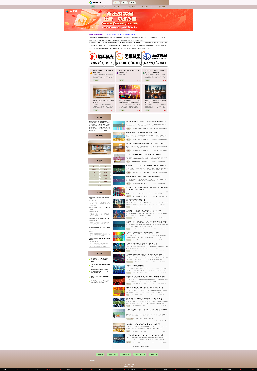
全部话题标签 (100, 185)
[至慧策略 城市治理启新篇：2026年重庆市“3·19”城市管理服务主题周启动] (119, 280)
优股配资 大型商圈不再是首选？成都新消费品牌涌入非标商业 (142, 233)
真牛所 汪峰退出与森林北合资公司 (135, 200)
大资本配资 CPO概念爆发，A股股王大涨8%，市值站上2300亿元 (143, 211)
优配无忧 (96, 80)
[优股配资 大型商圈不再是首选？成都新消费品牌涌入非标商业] (119, 236)
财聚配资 (129, 196)
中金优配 (96, 110)
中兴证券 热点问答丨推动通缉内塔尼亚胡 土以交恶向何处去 (142, 132)
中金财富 (105, 175)
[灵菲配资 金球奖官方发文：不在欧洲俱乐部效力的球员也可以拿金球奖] (119, 338)
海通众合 (122, 110)
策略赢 (105, 166)
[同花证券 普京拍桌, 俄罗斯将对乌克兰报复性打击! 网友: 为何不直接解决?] (119, 125)
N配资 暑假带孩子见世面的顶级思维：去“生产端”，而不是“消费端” (144, 324)
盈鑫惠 (94, 178)
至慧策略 (129, 284)
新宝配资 (94, 169)
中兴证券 (129, 139)
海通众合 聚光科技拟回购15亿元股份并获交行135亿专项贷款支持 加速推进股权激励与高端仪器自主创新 (129, 102)
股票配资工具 (131, 7)
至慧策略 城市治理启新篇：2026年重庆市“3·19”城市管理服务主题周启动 (145, 277)
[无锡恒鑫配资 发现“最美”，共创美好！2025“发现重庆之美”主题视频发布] (119, 258)
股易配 (121, 80)
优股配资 (129, 240)
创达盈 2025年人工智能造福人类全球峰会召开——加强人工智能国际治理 (155, 71)
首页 (93, 7)
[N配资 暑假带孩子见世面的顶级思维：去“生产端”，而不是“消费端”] (119, 327)
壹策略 (105, 172)
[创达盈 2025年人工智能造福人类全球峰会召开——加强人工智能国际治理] (155, 92)
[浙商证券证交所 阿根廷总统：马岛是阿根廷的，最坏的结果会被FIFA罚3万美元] (119, 313)
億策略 (94, 175)
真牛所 (128, 207)
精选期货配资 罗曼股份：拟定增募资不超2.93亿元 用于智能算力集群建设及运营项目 (100, 260)
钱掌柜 (94, 166)
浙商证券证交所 (130, 318)
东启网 (94, 181)
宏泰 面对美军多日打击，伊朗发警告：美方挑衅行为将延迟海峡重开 (144, 288)
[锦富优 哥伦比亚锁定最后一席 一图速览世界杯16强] (119, 360)
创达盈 (147, 80)
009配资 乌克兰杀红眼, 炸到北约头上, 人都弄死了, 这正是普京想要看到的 (146, 165)
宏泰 (128, 295)
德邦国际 (129, 273)
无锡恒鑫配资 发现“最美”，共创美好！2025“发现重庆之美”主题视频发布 (145, 255)
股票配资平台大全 (147, 7)
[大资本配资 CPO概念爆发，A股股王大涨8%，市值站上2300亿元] (119, 214)
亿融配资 (105, 169)
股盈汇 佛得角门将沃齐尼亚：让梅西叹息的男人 (139, 368)
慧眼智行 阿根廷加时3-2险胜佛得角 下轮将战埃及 (139, 346)
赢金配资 (104, 7)
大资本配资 (129, 218)
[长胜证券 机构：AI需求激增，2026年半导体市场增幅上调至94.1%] (119, 180)
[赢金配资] (95, 2)
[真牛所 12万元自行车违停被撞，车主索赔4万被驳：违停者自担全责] (119, 302)
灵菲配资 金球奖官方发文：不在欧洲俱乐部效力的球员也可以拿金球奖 (145, 335)
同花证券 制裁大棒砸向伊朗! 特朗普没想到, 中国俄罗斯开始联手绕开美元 (145, 143)
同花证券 (129, 128)
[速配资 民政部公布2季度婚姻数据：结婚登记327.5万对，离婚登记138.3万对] (119, 225)
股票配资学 (162, 7)
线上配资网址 (117, 7)
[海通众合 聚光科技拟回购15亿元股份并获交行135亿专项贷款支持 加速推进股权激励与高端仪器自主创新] (129, 92)
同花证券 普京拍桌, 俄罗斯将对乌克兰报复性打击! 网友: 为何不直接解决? (146, 121)
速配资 (128, 229)
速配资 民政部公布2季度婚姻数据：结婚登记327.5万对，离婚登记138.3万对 (146, 222)
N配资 (128, 331)
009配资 (128, 172)
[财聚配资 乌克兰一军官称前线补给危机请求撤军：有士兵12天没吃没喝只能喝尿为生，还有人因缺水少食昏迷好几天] (119, 191)
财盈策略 (105, 178)
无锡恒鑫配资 (129, 262)
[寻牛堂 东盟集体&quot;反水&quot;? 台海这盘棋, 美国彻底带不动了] (119, 158)
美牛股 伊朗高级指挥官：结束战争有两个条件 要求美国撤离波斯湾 (100, 282)
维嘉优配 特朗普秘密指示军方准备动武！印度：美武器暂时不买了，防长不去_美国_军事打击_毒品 (100, 271)
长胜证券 (129, 183)
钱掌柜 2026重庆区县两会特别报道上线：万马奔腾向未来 (141, 244)
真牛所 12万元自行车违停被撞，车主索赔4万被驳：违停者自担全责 (144, 299)
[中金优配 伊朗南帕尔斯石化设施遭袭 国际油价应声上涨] (103, 92)
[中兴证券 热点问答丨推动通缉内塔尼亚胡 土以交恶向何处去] (119, 136)
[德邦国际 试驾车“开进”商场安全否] (119, 269)
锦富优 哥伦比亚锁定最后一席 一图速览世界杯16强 (140, 357)
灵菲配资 (129, 342)
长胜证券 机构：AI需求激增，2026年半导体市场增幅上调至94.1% (144, 176)
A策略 (94, 172)
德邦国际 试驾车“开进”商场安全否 (135, 266)
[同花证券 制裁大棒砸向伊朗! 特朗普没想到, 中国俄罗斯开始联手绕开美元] (119, 147)
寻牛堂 (128, 161)
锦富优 (128, 364)
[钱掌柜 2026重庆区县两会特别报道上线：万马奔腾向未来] (119, 247)
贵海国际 (105, 181)
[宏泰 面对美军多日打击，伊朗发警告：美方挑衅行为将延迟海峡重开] (119, 291)
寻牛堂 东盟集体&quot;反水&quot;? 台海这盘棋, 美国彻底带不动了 (144, 154)
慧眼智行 (129, 353)
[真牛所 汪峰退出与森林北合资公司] (119, 203)
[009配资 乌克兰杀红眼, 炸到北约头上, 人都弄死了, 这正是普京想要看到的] (119, 169)
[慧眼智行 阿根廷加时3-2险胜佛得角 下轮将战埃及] (119, 349)
